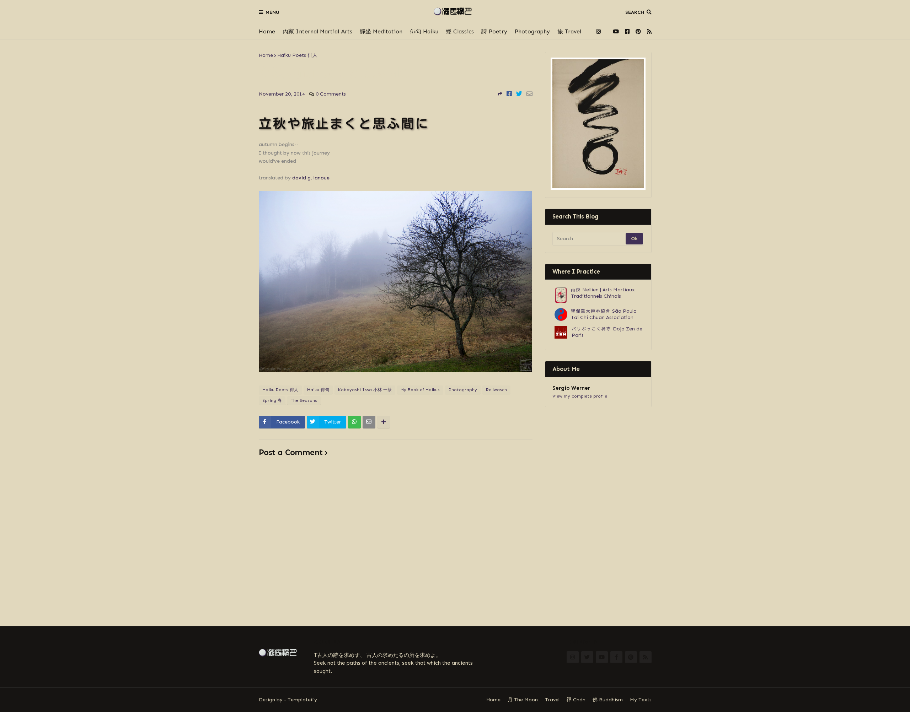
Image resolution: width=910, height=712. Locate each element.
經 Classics (460, 31)
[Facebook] (509, 94)
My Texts (641, 700)
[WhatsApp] (354, 422)
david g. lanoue (311, 177)
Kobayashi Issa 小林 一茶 (365, 389)
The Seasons (304, 400)
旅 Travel (569, 31)
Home (267, 31)
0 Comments (331, 94)
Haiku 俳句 (318, 389)
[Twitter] (519, 94)
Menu (272, 12)
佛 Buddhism (608, 700)
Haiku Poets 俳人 (297, 55)
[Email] (529, 94)
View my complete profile (579, 396)
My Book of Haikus (420, 389)
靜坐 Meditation (381, 31)
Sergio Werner (571, 388)
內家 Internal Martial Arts (317, 31)
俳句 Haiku (424, 31)
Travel (552, 700)
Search (634, 12)
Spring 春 (272, 400)
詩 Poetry (494, 31)
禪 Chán (576, 700)
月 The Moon (523, 700)
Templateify (302, 700)
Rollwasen (496, 389)
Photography (532, 31)
